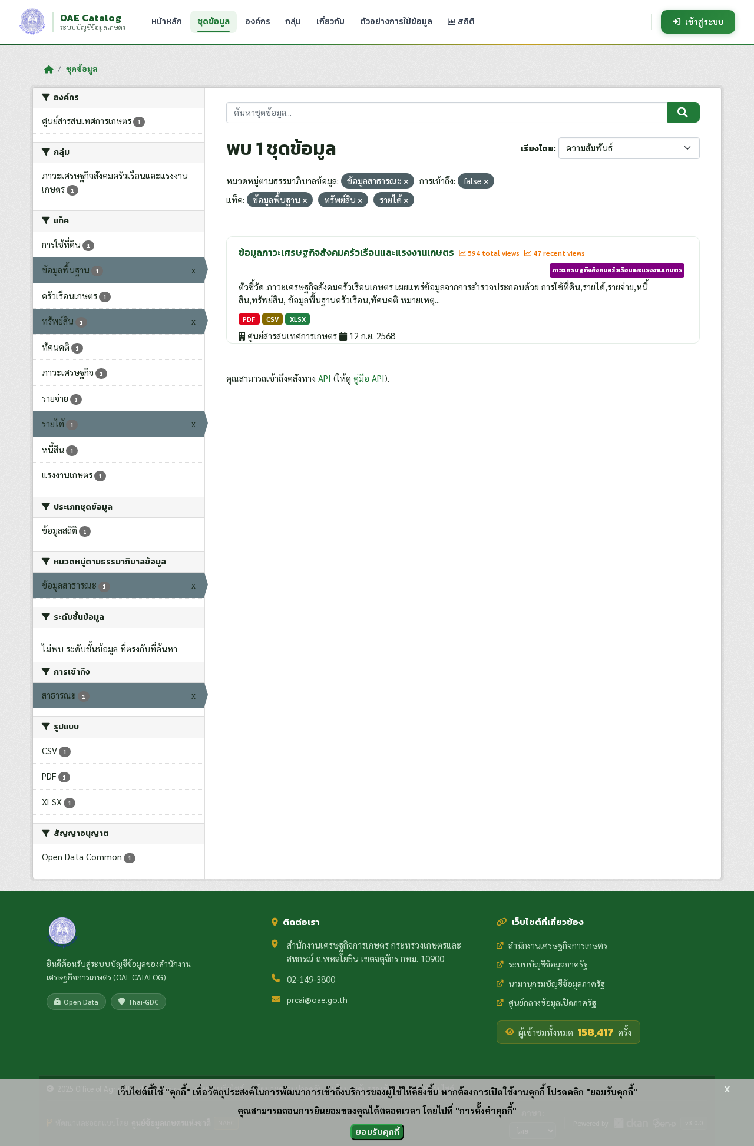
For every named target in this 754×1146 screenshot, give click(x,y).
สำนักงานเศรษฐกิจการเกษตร (557, 945)
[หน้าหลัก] (48, 69)
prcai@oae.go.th (317, 999)
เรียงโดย (537, 149)
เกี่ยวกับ (330, 21)
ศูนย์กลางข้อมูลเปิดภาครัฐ (552, 1002)
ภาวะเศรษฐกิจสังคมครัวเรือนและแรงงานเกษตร (617, 270)
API (324, 378)
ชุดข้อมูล (213, 21)
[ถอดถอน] (406, 181)
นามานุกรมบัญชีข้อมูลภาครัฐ (556, 983)
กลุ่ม (293, 21)
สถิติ (465, 21)
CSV (272, 319)
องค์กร (257, 21)
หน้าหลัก (166, 21)
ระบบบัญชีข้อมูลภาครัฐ (548, 964)
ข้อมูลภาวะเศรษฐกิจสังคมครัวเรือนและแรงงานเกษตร (347, 252)
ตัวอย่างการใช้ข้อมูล (396, 21)
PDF (249, 319)
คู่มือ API (369, 378)
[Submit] (683, 112)
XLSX (298, 319)
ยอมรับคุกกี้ (377, 1131)
